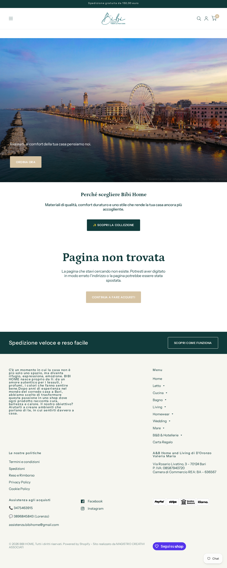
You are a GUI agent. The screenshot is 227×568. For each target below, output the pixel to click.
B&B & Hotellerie (165, 435)
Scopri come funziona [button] (193, 343)
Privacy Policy (20, 482)
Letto (157, 386)
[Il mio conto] (206, 18)
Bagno (158, 400)
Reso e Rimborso (22, 475)
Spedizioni (17, 469)
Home (157, 379)
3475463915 (23, 508)
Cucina (158, 393)
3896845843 (24, 516)
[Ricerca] (199, 18)
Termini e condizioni (24, 462)
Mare (157, 428)
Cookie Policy (19, 489)
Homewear (161, 414)
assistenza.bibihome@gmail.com (34, 525)
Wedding (160, 421)
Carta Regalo (163, 442)
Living (157, 407)
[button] (25, 162)
